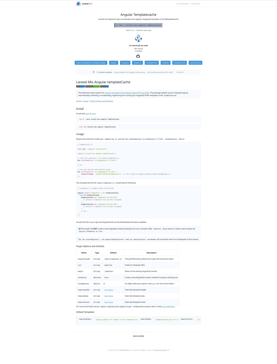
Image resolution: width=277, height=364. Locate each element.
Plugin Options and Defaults (101, 101)
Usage (85, 101)
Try (104, 72)
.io (143, 350)
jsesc (154, 283)
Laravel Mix (144, 93)
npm (87, 113)
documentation (183, 3)
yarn (94, 113)
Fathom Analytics (160, 350)
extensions (195, 3)
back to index (138, 336)
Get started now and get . (160, 72)
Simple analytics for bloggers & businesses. (130, 72)
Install (78, 101)
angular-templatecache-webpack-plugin (121, 93)
